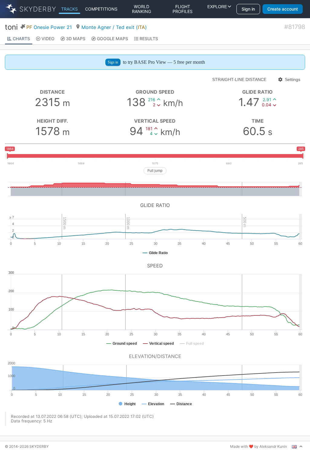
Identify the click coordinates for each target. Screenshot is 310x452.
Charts (21, 38)
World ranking (141, 9)
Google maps (112, 38)
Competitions (101, 8)
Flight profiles (183, 9)
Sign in (248, 8)
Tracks (69, 8)
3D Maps (75, 38)
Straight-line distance (239, 79)
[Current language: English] (297, 447)
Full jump (155, 171)
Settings (292, 79)
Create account (282, 8)
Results (149, 38)
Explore (217, 9)
